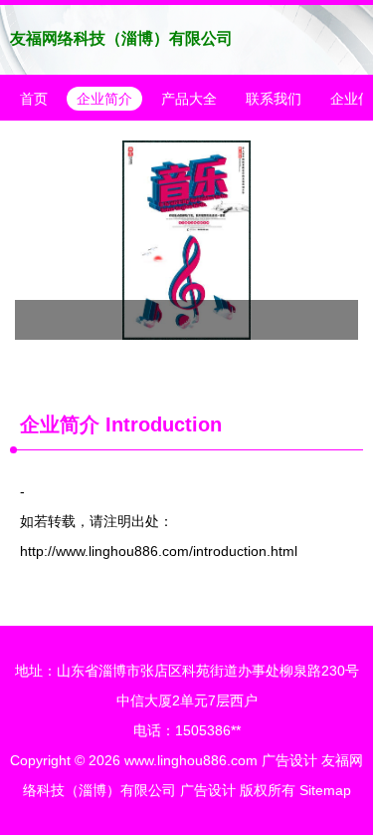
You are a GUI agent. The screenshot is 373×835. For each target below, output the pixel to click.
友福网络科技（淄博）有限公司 (121, 38)
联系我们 (273, 99)
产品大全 (189, 99)
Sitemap (325, 790)
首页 (34, 99)
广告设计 (289, 760)
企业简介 (104, 99)
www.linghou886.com (191, 760)
